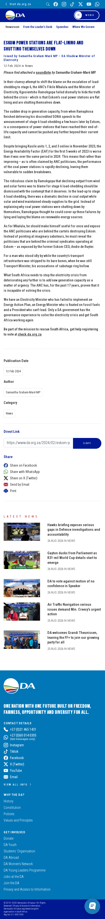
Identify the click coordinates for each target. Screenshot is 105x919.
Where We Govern (83, 27)
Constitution (12, 808)
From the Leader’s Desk (37, 27)
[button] (51, 465)
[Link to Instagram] (64, 4)
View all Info (16, 784)
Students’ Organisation (19, 851)
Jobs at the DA (14, 877)
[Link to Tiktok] (72, 4)
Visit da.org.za (20, 4)
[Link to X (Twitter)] (80, 4)
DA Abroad (11, 857)
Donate (8, 838)
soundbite (43, 72)
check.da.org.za (30, 334)
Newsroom (12, 27)
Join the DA (11, 883)
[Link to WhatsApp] (97, 4)
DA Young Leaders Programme (24, 870)
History (8, 801)
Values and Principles (18, 820)
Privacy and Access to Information (27, 889)
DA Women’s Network (18, 864)
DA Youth (10, 845)
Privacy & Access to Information (26, 905)
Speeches (62, 27)
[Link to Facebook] (55, 4)
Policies (9, 814)
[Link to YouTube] (89, 4)
